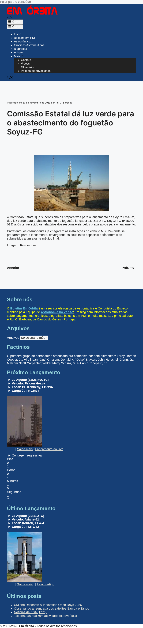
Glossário (27, 67)
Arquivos (13, 337)
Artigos (18, 52)
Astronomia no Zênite (57, 312)
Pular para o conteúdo (15, 1)
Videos (25, 63)
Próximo (128, 267)
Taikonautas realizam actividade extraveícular (45, 616)
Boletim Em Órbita (24, 308)
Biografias (20, 48)
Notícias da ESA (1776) (30, 612)
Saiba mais (25, 449)
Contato (26, 60)
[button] (10, 17)
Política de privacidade (36, 71)
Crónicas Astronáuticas (29, 45)
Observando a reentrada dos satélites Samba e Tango (51, 608)
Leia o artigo (45, 584)
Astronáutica (22, 41)
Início (17, 34)
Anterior (13, 267)
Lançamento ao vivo (49, 449)
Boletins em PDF (25, 37)
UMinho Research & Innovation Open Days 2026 (48, 605)
